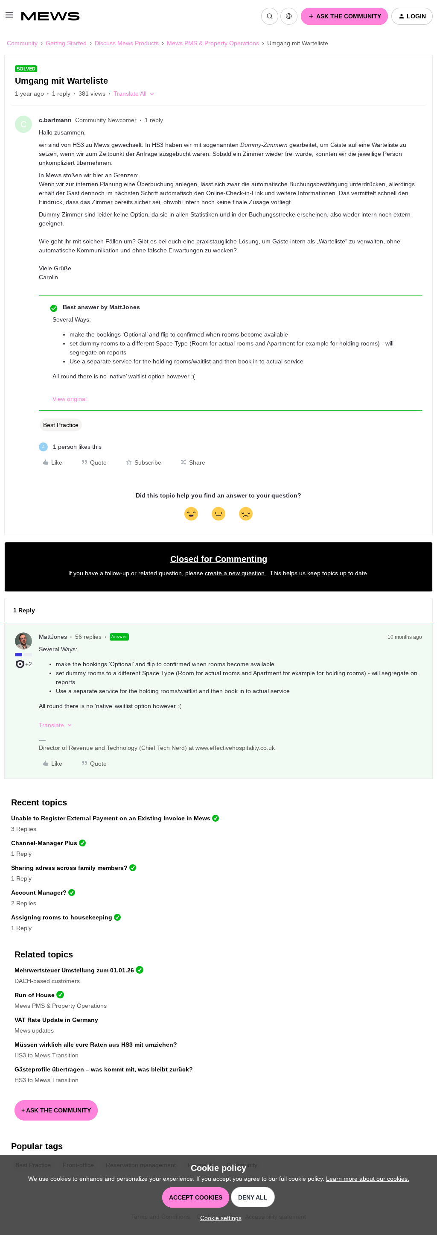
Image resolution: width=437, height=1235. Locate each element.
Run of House (35, 995)
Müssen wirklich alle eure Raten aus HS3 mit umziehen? (96, 1044)
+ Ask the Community (56, 1110)
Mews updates (34, 1030)
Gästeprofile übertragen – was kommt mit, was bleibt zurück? (104, 1069)
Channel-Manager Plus (44, 843)
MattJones (53, 636)
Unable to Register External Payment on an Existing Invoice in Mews (110, 818)
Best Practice (61, 424)
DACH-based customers (47, 980)
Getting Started (66, 43)
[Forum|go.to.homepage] (54, 16)
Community (22, 43)
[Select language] (288, 16)
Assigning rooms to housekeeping (61, 917)
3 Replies (23, 828)
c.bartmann (55, 120)
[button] (9, 18)
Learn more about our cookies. (367, 1178)
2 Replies (23, 903)
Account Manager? (39, 892)
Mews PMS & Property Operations (213, 43)
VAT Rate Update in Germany (56, 1019)
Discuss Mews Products (127, 43)
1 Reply (21, 853)
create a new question (235, 573)
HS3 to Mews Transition (47, 1055)
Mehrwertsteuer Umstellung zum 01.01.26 (74, 970)
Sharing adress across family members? (69, 867)
